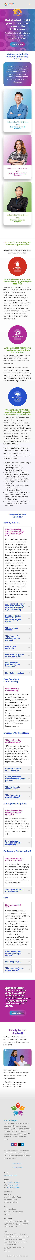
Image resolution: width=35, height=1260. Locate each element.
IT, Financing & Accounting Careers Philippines (14, 1248)
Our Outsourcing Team (10, 1244)
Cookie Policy (17, 1168)
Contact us (7, 1251)
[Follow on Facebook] (12, 1144)
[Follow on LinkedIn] (22, 1144)
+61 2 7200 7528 (12, 1185)
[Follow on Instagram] (15, 1144)
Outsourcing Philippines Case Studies (14, 1239)
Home (6, 1231)
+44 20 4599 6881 (13, 1187)
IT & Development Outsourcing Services (15, 1234)
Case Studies (17, 1013)
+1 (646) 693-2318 (13, 1182)
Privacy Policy (18, 1163)
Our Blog (25, 1242)
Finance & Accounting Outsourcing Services (16, 1237)
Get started (17, 44)
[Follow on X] (19, 1144)
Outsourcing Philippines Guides (13, 1242)
